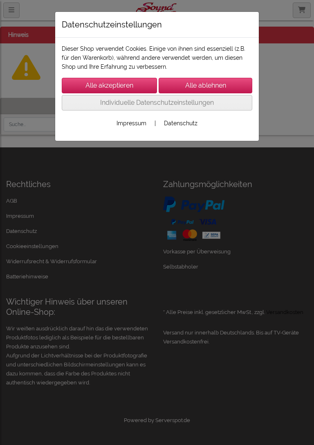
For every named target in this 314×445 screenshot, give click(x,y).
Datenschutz (180, 123)
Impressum (131, 123)
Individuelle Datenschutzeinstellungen (157, 102)
